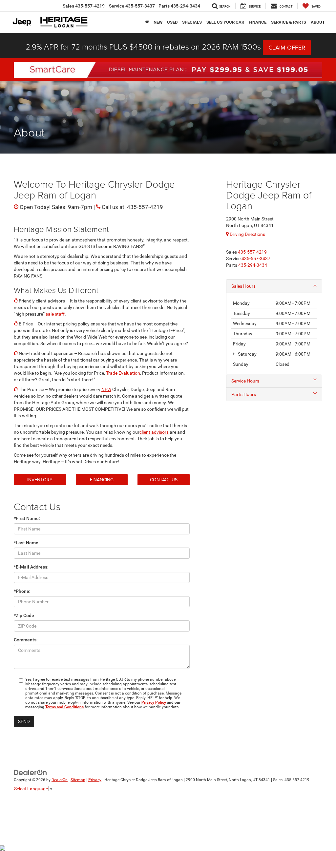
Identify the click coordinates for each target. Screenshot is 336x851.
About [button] (318, 22)
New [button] (158, 22)
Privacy (94, 780)
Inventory (39, 479)
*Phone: (22, 591)
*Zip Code (24, 615)
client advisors (154, 432)
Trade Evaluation (123, 373)
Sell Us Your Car (225, 22)
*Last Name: (27, 542)
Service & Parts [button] (288, 22)
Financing (102, 479)
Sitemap (78, 780)
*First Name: (27, 518)
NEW (106, 389)
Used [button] (172, 22)
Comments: (26, 639)
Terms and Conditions (64, 707)
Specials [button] (192, 22)
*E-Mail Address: (31, 567)
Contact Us (164, 479)
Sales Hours (243, 286)
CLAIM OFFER (286, 47)
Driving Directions (247, 234)
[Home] (147, 22)
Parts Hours (243, 394)
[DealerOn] (30, 772)
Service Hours (245, 381)
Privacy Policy (153, 702)
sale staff (55, 314)
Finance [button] (257, 22)
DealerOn (60, 780)
